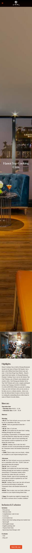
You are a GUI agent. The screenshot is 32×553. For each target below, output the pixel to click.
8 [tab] (21, 355)
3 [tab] (13, 355)
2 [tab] (11, 355)
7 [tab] (20, 355)
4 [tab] (14, 355)
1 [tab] (9, 355)
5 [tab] (16, 355)
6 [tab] (18, 355)
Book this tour (16, 547)
